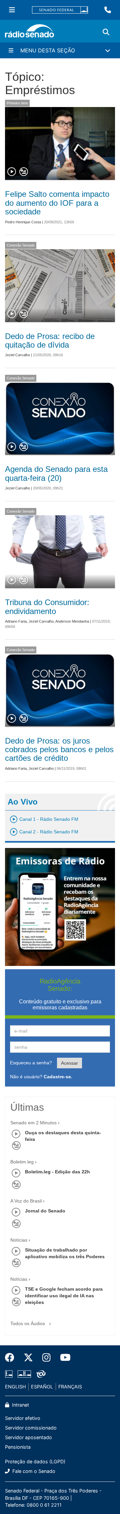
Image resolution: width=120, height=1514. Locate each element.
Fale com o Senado (33, 1471)
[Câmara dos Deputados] (10, 1374)
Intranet (20, 1405)
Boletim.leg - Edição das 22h (57, 1171)
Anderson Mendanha (72, 621)
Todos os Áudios (28, 1323)
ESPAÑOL (42, 1386)
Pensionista (18, 1447)
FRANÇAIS (70, 1386)
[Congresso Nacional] (24, 1374)
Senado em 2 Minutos (33, 1122)
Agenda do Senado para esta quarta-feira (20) (56, 473)
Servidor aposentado (28, 1437)
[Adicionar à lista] (24, 172)
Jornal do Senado (45, 1210)
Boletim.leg (22, 1161)
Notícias (18, 1240)
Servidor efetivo (22, 1418)
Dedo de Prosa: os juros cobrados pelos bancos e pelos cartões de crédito (59, 749)
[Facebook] (12, 1358)
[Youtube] (63, 1358)
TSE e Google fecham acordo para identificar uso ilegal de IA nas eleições (64, 1295)
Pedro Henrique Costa (23, 222)
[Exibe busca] (106, 32)
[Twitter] (28, 1358)
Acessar (69, 1063)
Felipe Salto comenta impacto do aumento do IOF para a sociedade (57, 203)
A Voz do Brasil (26, 1201)
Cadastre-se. (58, 1076)
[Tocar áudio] (12, 172)
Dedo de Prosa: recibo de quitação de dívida (50, 340)
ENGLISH (15, 1386)
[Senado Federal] (60, 10)
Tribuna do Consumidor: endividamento (47, 606)
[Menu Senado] (12, 10)
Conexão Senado (21, 245)
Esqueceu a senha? (31, 1062)
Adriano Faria (16, 621)
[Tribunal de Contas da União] (40, 1374)
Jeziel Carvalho (17, 355)
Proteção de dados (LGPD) (35, 1461)
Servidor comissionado (31, 1427)
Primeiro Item (17, 103)
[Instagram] (46, 1358)
